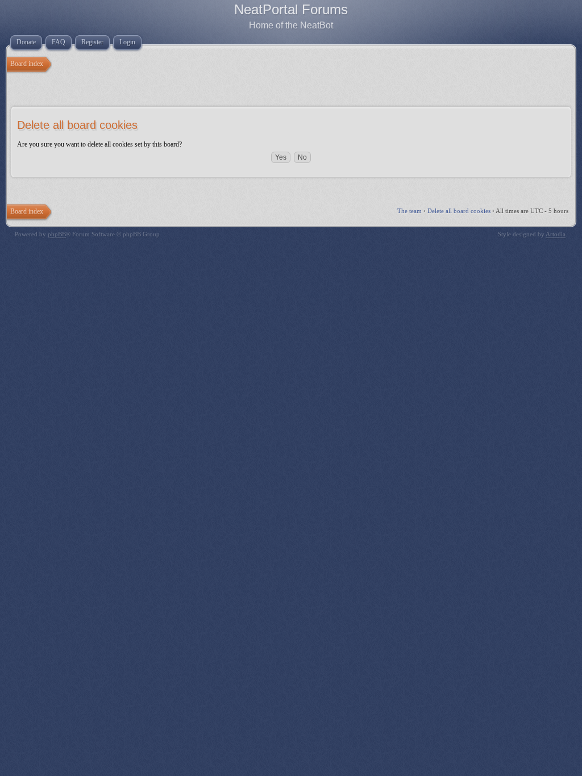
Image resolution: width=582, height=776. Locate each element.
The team (409, 210)
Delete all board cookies (458, 210)
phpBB (57, 234)
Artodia (556, 234)
